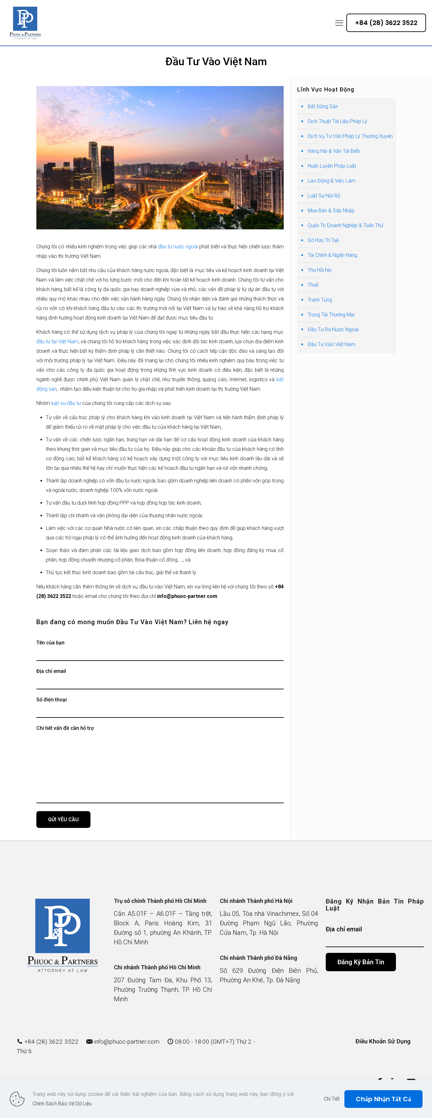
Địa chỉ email (51, 671)
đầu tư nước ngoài (178, 247)
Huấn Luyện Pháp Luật (332, 166)
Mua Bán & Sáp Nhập (331, 211)
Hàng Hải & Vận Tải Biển (334, 151)
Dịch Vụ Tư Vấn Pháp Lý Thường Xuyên (350, 136)
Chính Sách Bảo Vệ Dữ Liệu (62, 1104)
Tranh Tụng (320, 300)
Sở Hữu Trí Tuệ (323, 240)
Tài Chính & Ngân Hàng (332, 255)
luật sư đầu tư (66, 403)
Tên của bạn (50, 643)
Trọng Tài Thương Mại (331, 315)
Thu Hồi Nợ (319, 270)
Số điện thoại (51, 700)
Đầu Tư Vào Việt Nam (331, 344)
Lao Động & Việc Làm (331, 181)
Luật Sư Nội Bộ (324, 196)
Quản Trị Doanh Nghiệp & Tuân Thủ (345, 225)
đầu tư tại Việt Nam (57, 342)
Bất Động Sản (323, 106)
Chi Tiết (332, 1099)
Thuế (313, 285)
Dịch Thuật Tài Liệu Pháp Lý (337, 121)
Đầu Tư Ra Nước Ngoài (333, 329)
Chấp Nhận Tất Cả (383, 1099)
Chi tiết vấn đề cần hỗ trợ (65, 728)
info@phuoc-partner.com (126, 1041)
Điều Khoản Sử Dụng (382, 1041)
